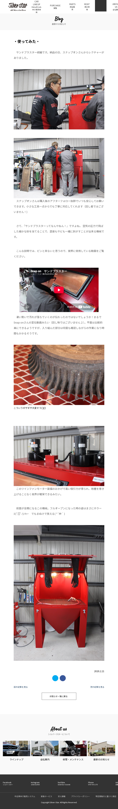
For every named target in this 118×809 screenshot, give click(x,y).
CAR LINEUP (36, 6)
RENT (87, 7)
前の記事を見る (21, 686)
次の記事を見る (97, 686)
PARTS (72, 7)
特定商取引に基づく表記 (106, 796)
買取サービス (46, 796)
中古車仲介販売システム (25, 796)
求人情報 (61, 796)
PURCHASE (55, 6)
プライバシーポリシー (80, 796)
